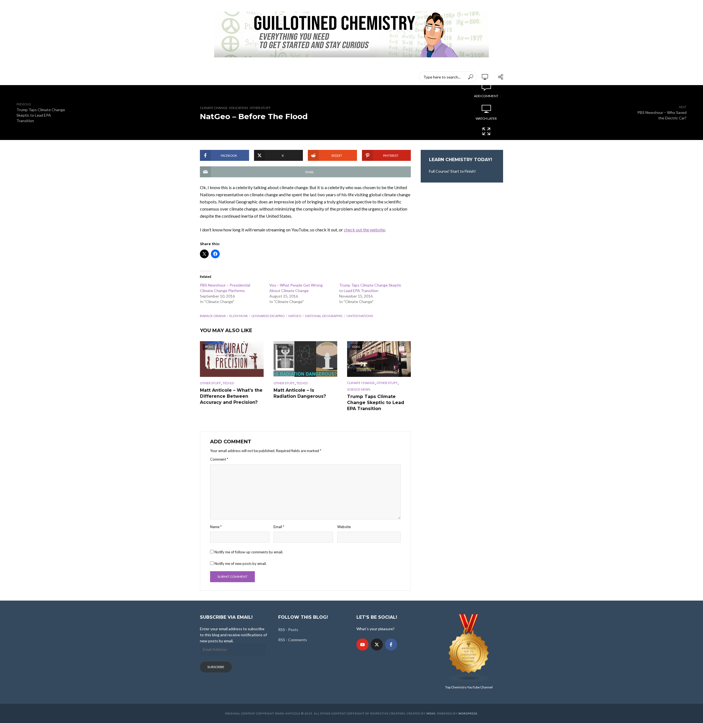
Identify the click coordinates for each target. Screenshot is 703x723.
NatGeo (295, 316)
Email (279, 527)
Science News (358, 389)
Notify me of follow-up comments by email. (248, 552)
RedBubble (304, 77)
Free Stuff (357, 77)
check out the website (364, 229)
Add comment (486, 96)
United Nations (360, 316)
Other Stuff (260, 108)
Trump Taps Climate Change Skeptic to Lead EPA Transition (375, 402)
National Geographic (324, 316)
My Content (273, 77)
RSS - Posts (288, 629)
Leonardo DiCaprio (268, 316)
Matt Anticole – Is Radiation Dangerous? (300, 393)
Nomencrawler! (236, 77)
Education (238, 108)
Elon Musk (238, 316)
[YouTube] (362, 644)
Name (216, 527)
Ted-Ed (331, 77)
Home (205, 77)
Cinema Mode (486, 141)
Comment (219, 459)
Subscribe (215, 667)
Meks (430, 713)
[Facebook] (391, 644)
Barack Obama (213, 316)
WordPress (467, 713)
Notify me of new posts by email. (240, 563)
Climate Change (214, 108)
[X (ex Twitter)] (377, 644)
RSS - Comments (292, 639)
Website (344, 527)
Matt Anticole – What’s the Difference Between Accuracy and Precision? (231, 396)
